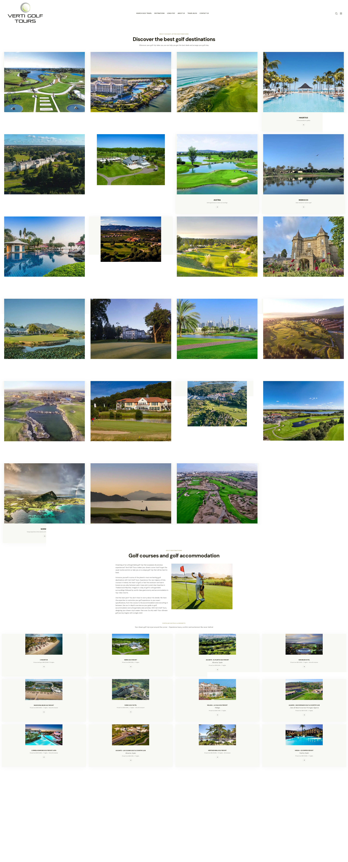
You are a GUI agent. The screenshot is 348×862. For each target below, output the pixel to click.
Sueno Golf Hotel (131, 705)
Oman (217, 529)
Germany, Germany (131, 447)
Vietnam (131, 529)
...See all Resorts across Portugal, (301, 708)
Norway (44, 529)
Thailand (44, 282)
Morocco (303, 200)
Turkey (131, 118)
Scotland (303, 282)
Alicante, (215, 662)
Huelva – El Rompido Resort (304, 750)
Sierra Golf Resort (130, 660)
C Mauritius (44, 660)
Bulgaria (303, 364)
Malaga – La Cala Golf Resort (217, 705)
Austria (217, 200)
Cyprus (217, 282)
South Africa (44, 364)
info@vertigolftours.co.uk (128, 821)
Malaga (217, 708)
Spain (44, 118)
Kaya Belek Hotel (304, 660)
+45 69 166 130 (123, 818)
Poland (130, 191)
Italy (131, 267)
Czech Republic (131, 364)
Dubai (217, 364)
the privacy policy (222, 808)
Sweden (217, 432)
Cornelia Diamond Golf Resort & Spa (43, 750)
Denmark (303, 446)
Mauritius (303, 118)
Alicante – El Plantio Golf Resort (217, 660)
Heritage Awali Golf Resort (217, 750)
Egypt (44, 447)
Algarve (316, 708)
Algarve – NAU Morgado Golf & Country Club (304, 705)
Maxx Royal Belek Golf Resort (44, 705)
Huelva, (302, 753)
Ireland (44, 200)
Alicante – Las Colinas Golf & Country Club (131, 750)
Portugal (217, 118)
